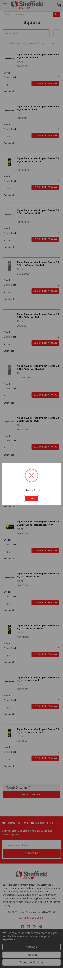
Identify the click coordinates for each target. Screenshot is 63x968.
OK (31, 498)
